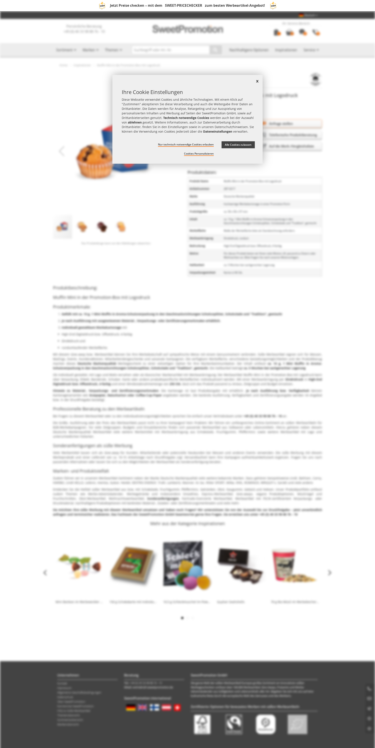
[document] (187, 119)
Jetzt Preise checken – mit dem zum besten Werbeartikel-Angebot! (187, 5)
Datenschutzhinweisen (231, 127)
